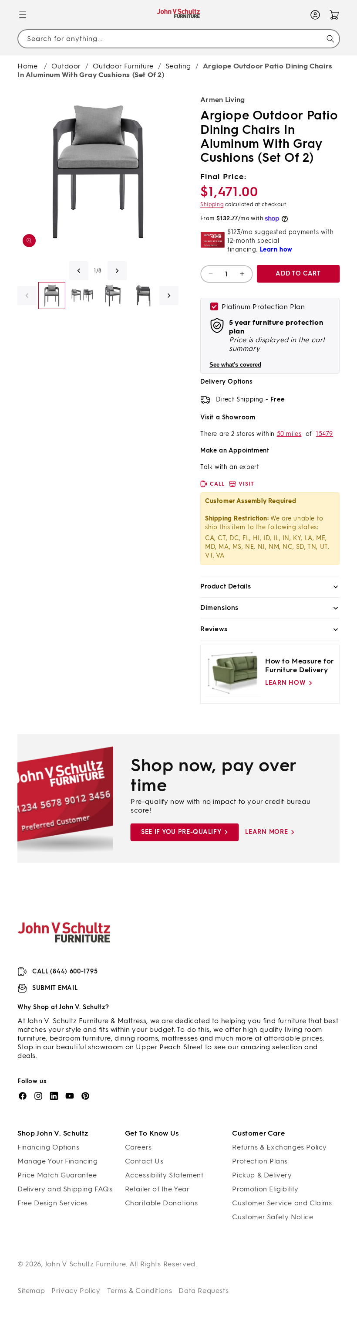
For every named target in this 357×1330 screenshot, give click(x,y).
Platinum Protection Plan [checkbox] (263, 307)
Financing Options (48, 1147)
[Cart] (334, 15)
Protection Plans (260, 1161)
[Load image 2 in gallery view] (82, 295)
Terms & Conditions (139, 1290)
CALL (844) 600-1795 (65, 971)
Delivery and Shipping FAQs (65, 1189)
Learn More (266, 832)
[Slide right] (117, 270)
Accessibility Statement (164, 1175)
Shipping (212, 204)
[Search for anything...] (330, 39)
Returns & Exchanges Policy (279, 1147)
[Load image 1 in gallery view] (52, 295)
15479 (324, 434)
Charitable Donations (161, 1203)
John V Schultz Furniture (85, 1264)
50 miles (289, 434)
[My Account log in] (315, 15)
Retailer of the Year (157, 1189)
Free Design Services (52, 1203)
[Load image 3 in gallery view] (113, 295)
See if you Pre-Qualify (181, 832)
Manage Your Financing (57, 1161)
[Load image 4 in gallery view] (143, 295)
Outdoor (66, 66)
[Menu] (22, 15)
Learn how (285, 683)
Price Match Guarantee (57, 1175)
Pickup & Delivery (262, 1175)
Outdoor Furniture (123, 66)
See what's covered (235, 364)
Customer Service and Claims (282, 1203)
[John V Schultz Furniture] (179, 15)
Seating (178, 66)
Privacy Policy (75, 1290)
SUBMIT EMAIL (54, 988)
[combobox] (178, 38)
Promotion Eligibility (265, 1189)
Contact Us (144, 1161)
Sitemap (31, 1290)
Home (27, 66)
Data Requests (203, 1290)
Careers (138, 1147)
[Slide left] (78, 270)
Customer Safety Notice (272, 1217)
